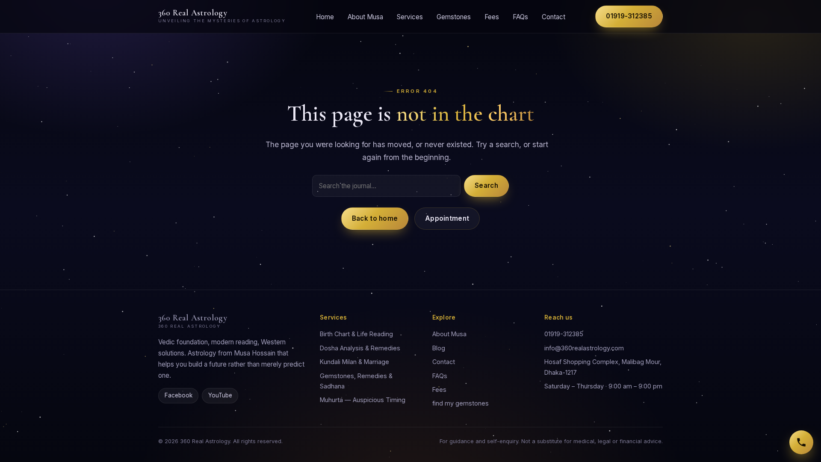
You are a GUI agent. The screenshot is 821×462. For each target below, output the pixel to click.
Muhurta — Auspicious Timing (362, 399)
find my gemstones (460, 403)
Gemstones (454, 16)
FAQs (520, 16)
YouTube (220, 395)
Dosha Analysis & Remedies (360, 348)
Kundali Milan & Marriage (354, 361)
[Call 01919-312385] (801, 442)
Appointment (447, 218)
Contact (553, 16)
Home (325, 16)
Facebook (178, 395)
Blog (438, 348)
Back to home (375, 218)
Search (486, 185)
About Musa (365, 16)
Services (410, 16)
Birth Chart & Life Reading (356, 334)
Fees (491, 16)
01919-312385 (629, 16)
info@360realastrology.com (584, 348)
